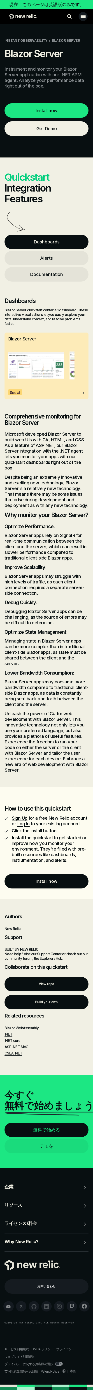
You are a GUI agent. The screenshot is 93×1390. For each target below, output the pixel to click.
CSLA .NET (13, 1053)
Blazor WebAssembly (22, 1028)
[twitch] (71, 1306)
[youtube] (8, 1306)
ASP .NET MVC (16, 1047)
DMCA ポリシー (42, 1349)
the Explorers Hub (48, 958)
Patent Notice (50, 1371)
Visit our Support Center (42, 954)
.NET (8, 1034)
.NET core (13, 1040)
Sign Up (20, 818)
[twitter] (21, 1306)
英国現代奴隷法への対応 (21, 1371)
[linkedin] (46, 1306)
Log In (23, 823)
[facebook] (84, 1306)
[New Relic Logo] (22, 16)
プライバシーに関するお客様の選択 (29, 1364)
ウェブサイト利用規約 (20, 1356)
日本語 (71, 1371)
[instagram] (59, 1306)
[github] (33, 1306)
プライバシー (65, 1349)
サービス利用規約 (17, 1349)
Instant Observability (26, 40)
